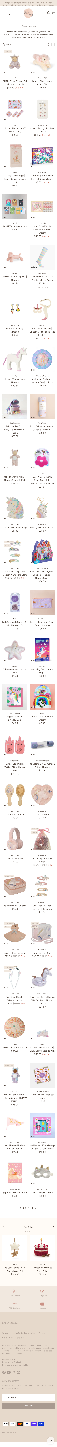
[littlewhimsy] (28, 18)
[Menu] (3, 18)
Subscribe (29, 1410)
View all (28, 1236)
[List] (53, 49)
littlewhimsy (12, 1437)
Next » (34, 1212)
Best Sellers (28, 1232)
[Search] (9, 18)
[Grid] (48, 49)
